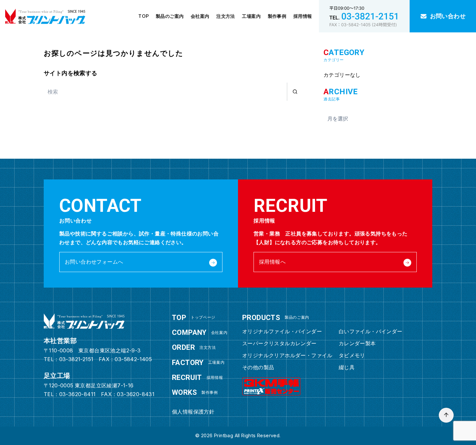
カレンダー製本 (357, 343)
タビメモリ (352, 355)
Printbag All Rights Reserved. (247, 435)
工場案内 (251, 16)
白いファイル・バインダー (370, 331)
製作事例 (277, 16)
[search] (295, 92)
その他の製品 (258, 367)
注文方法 (225, 16)
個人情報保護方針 (193, 411)
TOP (143, 16)
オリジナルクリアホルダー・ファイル (287, 355)
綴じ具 (347, 367)
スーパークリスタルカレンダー (279, 343)
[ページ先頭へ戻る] (446, 415)
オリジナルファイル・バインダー (282, 331)
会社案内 (200, 16)
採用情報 (302, 16)
